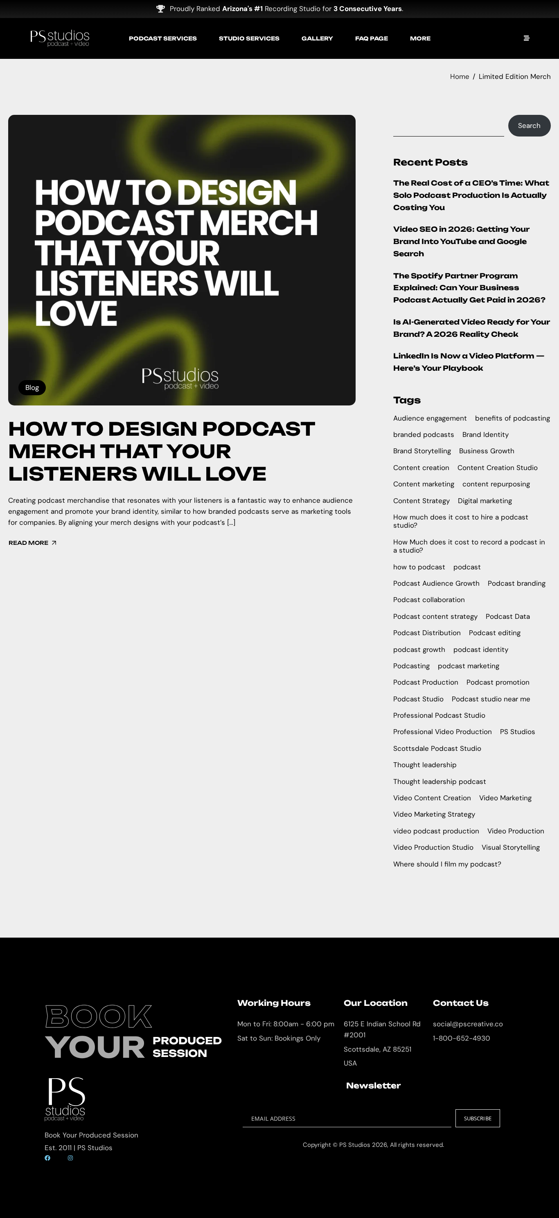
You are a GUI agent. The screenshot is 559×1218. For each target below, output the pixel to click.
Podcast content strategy (435, 616)
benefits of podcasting (512, 418)
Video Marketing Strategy (434, 814)
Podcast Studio (418, 699)
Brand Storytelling (422, 451)
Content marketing (423, 484)
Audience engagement (430, 418)
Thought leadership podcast (439, 781)
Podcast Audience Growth (436, 583)
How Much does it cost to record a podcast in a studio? (469, 546)
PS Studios (517, 732)
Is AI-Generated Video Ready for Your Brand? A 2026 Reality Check (471, 328)
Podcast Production (425, 682)
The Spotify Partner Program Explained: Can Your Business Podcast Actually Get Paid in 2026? (469, 287)
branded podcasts (423, 434)
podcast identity (480, 649)
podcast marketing (468, 666)
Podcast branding (516, 583)
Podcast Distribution (427, 633)
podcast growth (419, 649)
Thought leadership (425, 765)
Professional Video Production (442, 732)
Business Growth (486, 451)
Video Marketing (505, 798)
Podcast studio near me (491, 699)
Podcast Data (508, 616)
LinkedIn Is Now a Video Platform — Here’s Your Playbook (468, 362)
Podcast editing (495, 633)
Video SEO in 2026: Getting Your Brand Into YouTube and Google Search (461, 241)
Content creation (421, 467)
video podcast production (436, 831)
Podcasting (411, 666)
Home (459, 76)
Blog (32, 387)
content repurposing (496, 484)
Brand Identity (485, 434)
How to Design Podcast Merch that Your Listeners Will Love (161, 451)
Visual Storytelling (511, 847)
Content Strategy (421, 501)
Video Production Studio (433, 847)
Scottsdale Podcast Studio (437, 748)
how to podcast (419, 567)
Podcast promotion (498, 682)
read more (28, 543)
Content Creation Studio (498, 467)
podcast (467, 567)
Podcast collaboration (429, 600)
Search (529, 125)
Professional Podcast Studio (439, 715)
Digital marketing (485, 501)
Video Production (515, 831)
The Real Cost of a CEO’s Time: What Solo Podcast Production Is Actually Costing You (471, 195)
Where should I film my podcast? (447, 864)
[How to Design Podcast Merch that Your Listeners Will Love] (182, 260)
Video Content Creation (432, 798)
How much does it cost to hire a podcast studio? (460, 521)
